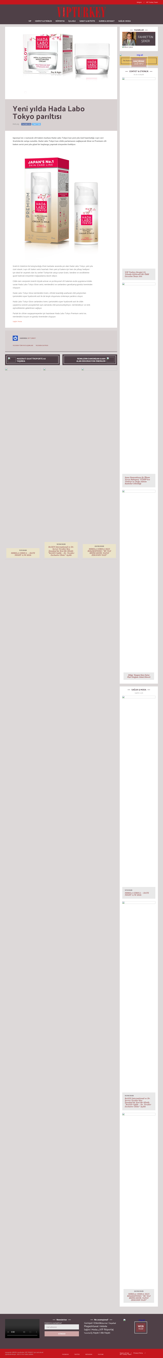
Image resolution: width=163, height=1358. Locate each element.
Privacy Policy (138, 1353)
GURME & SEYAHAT (106, 21)
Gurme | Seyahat (108, 1323)
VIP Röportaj (106, 1329)
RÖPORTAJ (60, 21)
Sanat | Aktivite (100, 1326)
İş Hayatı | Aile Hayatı (100, 1332)
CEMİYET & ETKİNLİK (43, 21)
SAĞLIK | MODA (124, 21)
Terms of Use (124, 1353)
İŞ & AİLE (72, 21)
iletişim (139, 2)
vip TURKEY (32, 338)
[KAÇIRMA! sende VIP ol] (139, 55)
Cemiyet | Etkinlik (92, 1323)
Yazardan (87, 1332)
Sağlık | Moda (17, 321)
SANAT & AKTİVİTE (87, 21)
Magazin (88, 1326)
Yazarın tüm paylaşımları (23, 345)
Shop (98, 1330)
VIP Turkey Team (152, 2)
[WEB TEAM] (141, 1320)
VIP (30, 21)
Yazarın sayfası (42, 345)
